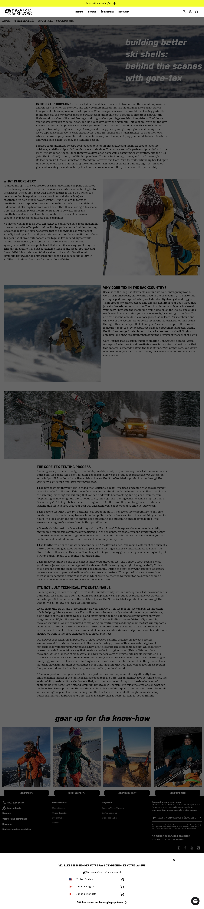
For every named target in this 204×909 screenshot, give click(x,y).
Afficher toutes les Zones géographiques (100, 902)
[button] (195, 901)
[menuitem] (79, 12)
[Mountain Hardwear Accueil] (18, 12)
